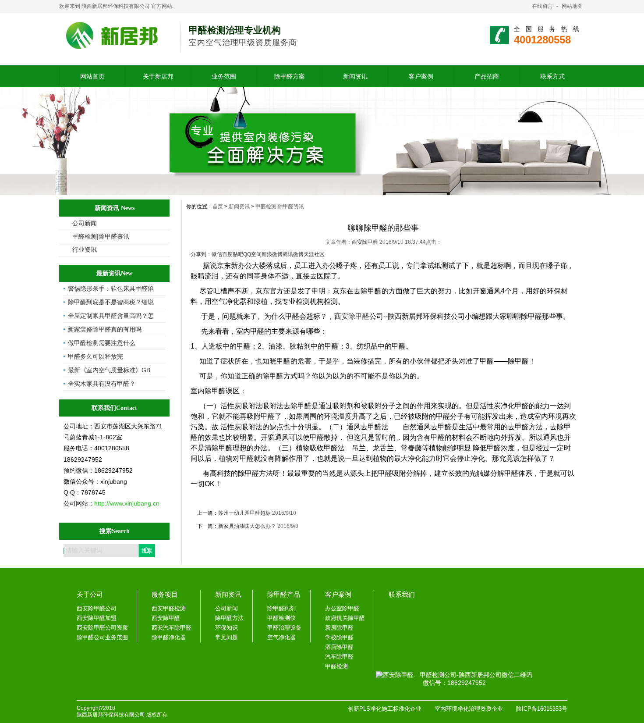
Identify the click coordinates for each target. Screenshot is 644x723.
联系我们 (402, 594)
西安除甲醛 (365, 242)
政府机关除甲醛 (345, 618)
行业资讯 (84, 249)
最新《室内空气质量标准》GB (109, 370)
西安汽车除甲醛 (171, 627)
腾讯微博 (293, 254)
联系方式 (552, 76)
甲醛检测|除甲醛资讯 (100, 236)
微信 (217, 254)
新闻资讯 (355, 76)
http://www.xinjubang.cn (126, 503)
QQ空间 (252, 254)
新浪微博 (272, 254)
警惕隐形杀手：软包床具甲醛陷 (111, 288)
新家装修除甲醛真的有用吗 (105, 329)
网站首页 (92, 76)
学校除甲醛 (339, 637)
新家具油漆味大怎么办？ (247, 526)
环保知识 (226, 627)
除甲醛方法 (229, 618)
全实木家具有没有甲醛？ (101, 383)
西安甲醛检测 (169, 608)
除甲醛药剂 (281, 608)
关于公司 (90, 594)
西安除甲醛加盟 (97, 618)
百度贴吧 (232, 254)
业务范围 (224, 76)
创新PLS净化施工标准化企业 (384, 708)
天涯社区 (314, 254)
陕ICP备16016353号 (541, 708)
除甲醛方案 (289, 76)
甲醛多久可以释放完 (95, 356)
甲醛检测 (336, 666)
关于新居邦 (158, 76)
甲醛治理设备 (284, 627)
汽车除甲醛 (339, 656)
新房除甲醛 (339, 627)
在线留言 (542, 6)
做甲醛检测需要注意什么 (101, 342)
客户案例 (421, 76)
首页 (217, 206)
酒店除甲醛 (339, 647)
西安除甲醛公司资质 (102, 627)
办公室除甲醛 (342, 608)
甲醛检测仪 (281, 618)
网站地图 (572, 6)
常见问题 (226, 637)
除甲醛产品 (283, 594)
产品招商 (486, 76)
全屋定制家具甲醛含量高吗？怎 (111, 315)
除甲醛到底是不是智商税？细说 (111, 302)
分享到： (201, 254)
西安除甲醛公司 (97, 608)
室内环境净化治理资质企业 (469, 708)
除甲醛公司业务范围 (102, 637)
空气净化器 (281, 637)
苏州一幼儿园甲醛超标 (244, 513)
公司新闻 (84, 223)
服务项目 (165, 594)
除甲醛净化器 (169, 637)
